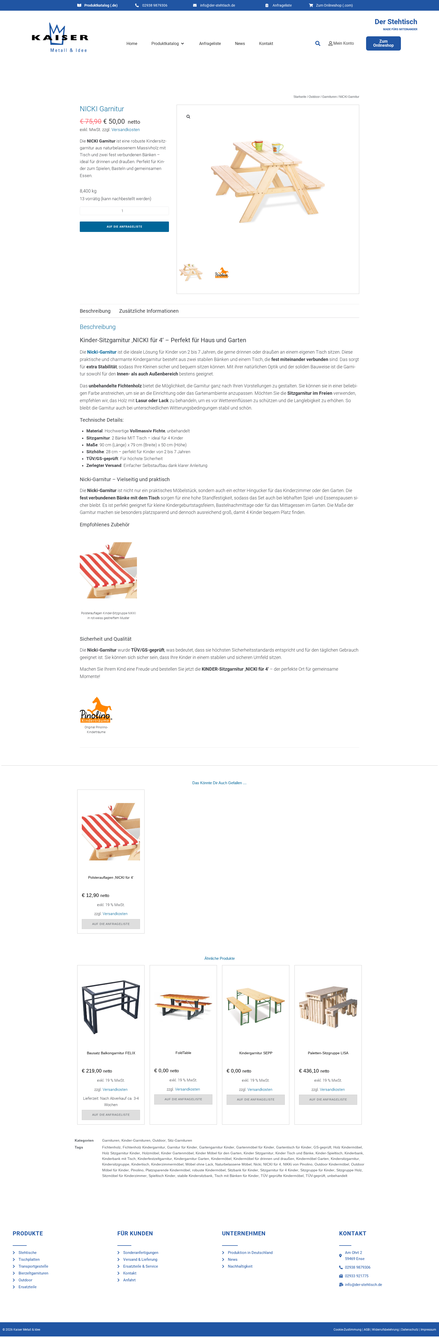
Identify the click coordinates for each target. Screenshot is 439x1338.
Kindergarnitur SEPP (255, 1053)
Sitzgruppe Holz (349, 1170)
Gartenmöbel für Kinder (255, 1147)
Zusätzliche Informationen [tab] (149, 311)
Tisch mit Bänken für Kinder (236, 1176)
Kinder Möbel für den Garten (219, 1153)
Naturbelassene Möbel (233, 1164)
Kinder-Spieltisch (329, 1153)
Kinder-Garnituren (135, 1140)
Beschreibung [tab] (95, 311)
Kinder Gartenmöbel (177, 1153)
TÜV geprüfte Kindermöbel (282, 1176)
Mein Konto (343, 43)
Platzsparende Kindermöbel (168, 1170)
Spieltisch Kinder (162, 1176)
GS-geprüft (322, 1147)
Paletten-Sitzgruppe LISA (328, 1053)
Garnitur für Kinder (182, 1147)
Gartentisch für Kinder (293, 1147)
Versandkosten (126, 129)
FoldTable (183, 1053)
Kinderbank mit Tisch (119, 1159)
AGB (367, 1329)
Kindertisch (140, 1164)
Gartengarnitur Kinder (216, 1147)
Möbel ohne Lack (199, 1164)
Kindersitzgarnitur (345, 1159)
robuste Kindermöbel (209, 1170)
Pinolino (137, 1170)
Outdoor (314, 97)
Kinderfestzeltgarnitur (155, 1159)
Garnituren (329, 97)
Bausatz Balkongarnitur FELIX (111, 1053)
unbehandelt (337, 1176)
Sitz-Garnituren (180, 1140)
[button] (168, 44)
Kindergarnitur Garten (191, 1159)
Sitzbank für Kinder (243, 1170)
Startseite (299, 97)
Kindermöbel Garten (312, 1159)
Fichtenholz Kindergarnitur (144, 1147)
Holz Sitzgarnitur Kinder (121, 1153)
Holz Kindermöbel (347, 1147)
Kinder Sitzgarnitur (258, 1153)
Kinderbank (353, 1153)
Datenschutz (409, 1329)
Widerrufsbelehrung (385, 1329)
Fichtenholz (111, 1147)
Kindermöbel (221, 1159)
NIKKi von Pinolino (297, 1164)
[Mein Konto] (330, 43)
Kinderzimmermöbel (167, 1164)
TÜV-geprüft (315, 1176)
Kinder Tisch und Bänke (294, 1153)
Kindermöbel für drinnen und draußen (263, 1159)
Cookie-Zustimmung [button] (348, 1329)
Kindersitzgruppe (115, 1164)
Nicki (257, 1164)
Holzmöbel (150, 1153)
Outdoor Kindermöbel (332, 1164)
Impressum (428, 1329)
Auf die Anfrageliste (124, 226)
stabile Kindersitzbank (194, 1176)
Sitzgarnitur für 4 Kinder (279, 1170)
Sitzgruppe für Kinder (317, 1170)
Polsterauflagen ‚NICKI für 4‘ (111, 877)
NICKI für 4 (272, 1164)
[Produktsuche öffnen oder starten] (317, 43)
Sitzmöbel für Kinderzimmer (124, 1176)
